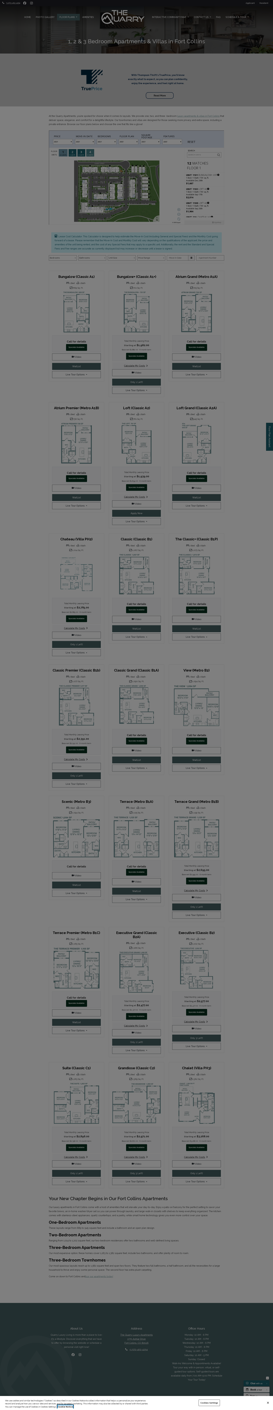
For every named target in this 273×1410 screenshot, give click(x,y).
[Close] (267, 1402)
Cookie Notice (65, 1407)
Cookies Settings (209, 1402)
